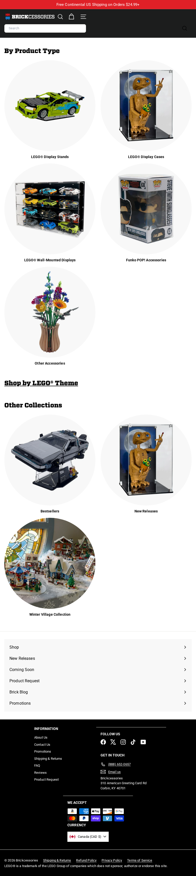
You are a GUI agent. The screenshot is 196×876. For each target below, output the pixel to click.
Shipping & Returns (48, 759)
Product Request (46, 779)
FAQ (37, 765)
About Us (40, 737)
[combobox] (45, 28)
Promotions (42, 751)
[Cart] (71, 16)
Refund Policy (86, 860)
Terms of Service (139, 860)
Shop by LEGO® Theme (41, 383)
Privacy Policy (112, 860)
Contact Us (42, 744)
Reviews (40, 773)
